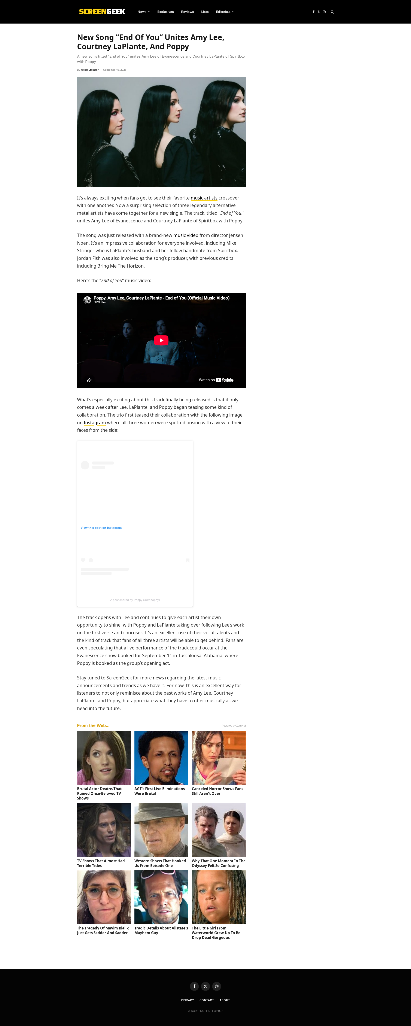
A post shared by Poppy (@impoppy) (135, 600)
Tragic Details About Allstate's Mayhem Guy (161, 930)
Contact (207, 1000)
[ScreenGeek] (102, 12)
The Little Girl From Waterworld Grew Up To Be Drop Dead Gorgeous (216, 933)
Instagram (95, 423)
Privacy (187, 1000)
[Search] (332, 12)
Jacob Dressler (90, 69)
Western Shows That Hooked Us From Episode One (160, 863)
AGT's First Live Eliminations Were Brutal (159, 791)
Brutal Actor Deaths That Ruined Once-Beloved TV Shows (99, 793)
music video (185, 235)
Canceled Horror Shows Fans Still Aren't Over (217, 791)
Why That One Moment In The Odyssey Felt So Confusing (219, 863)
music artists (204, 198)
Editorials (223, 11)
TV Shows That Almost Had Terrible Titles (101, 863)
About (224, 1000)
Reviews (187, 11)
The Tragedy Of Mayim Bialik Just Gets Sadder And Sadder (103, 930)
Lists (205, 11)
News (142, 11)
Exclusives (165, 11)
